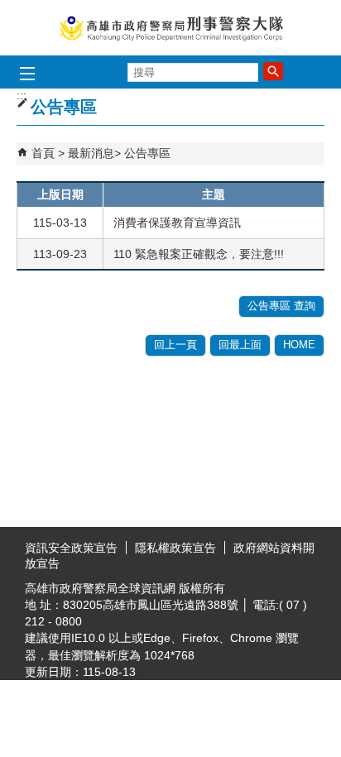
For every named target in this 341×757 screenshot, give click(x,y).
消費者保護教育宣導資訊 (177, 222)
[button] (273, 71)
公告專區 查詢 (281, 305)
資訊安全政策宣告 (71, 547)
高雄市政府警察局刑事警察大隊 (170, 27)
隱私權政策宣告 (175, 547)
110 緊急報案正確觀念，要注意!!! (198, 254)
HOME (299, 344)
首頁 (43, 153)
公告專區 (147, 153)
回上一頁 (175, 344)
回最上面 (240, 344)
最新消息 (91, 153)
